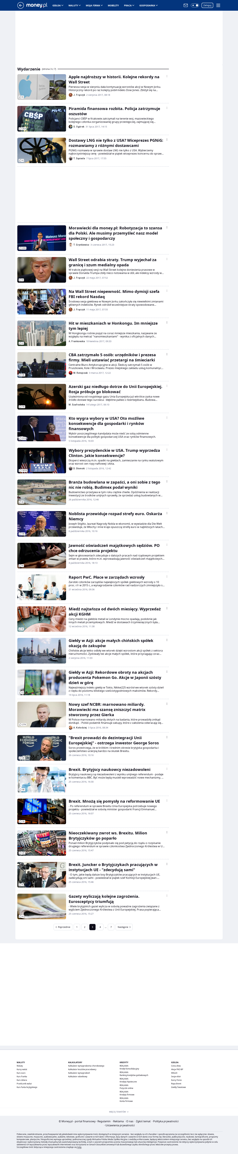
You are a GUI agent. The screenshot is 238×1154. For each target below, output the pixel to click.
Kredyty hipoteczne (128, 1081)
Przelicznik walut (24, 1083)
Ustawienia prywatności (119, 1125)
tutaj (79, 1147)
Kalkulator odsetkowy (77, 1076)
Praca (128, 5)
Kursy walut (22, 1069)
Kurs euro (21, 1073)
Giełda (56, 5)
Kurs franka (22, 1076)
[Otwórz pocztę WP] (185, 5)
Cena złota (176, 1065)
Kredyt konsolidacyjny (129, 1068)
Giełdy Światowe (178, 1087)
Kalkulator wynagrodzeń (79, 1073)
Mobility (113, 5)
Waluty (73, 5)
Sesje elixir (176, 1076)
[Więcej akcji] (167, 76)
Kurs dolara (22, 1080)
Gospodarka (147, 5)
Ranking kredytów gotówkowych (134, 1075)
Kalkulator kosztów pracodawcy (82, 1069)
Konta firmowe (126, 1101)
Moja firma (93, 5)
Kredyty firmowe (127, 1094)
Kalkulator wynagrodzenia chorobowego (86, 1065)
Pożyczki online (126, 1088)
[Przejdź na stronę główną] (20, 7)
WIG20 (174, 1073)
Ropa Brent (176, 1083)
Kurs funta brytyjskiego (27, 1087)
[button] (195, 5)
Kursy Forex (176, 1080)
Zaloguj (207, 5)
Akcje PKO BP (177, 1069)
